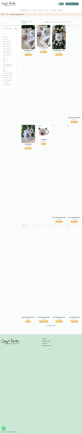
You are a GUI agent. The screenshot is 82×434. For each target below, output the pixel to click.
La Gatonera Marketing (11, 432)
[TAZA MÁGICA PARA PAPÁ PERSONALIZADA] (43, 270)
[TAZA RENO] (43, 131)
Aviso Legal (44, 343)
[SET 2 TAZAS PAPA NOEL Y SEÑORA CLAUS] (74, 170)
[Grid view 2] (59, 22)
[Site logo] (8, 4)
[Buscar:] (72, 3)
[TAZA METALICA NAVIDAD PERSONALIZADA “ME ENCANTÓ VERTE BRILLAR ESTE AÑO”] (74, 70)
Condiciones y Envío (46, 345)
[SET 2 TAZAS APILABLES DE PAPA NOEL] (59, 170)
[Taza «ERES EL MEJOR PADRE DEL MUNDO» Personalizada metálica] (74, 270)
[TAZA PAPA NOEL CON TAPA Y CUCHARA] (28, 270)
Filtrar (16, 28)
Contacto (44, 338)
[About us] (51, 337)
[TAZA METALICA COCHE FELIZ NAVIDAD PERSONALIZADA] (59, 37)
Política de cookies (46, 341)
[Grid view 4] (63, 22)
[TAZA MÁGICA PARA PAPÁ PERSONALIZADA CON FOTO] (59, 270)
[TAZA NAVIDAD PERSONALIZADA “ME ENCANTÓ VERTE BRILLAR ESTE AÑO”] (28, 134)
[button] (28, 55)
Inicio (7, 14)
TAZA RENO (43, 139)
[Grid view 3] (61, 22)
